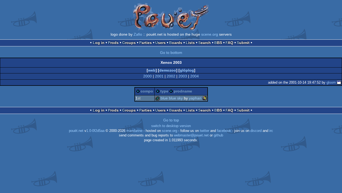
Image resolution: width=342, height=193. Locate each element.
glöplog (187, 70)
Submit (243, 42)
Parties (145, 42)
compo (147, 91)
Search (204, 42)
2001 (159, 76)
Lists (190, 42)
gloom (331, 82)
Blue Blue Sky (172, 98)
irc (271, 131)
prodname (183, 91)
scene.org (209, 34)
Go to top (171, 120)
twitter (204, 131)
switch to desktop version (171, 126)
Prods (113, 42)
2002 (171, 76)
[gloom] (339, 82)
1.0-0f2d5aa (95, 131)
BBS (218, 42)
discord (256, 131)
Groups (129, 42)
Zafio (138, 34)
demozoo (167, 70)
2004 (194, 76)
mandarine (134, 131)
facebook (224, 131)
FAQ (229, 42)
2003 (182, 76)
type (164, 91)
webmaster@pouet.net (191, 135)
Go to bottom (171, 52)
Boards (175, 42)
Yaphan (195, 98)
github (218, 135)
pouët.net (76, 131)
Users (160, 42)
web (152, 70)
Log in (98, 42)
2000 (147, 76)
